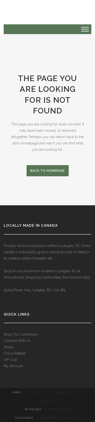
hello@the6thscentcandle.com (60, 417)
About (8, 347)
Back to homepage (47, 170)
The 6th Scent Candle (56, 409)
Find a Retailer (15, 353)
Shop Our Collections (21, 334)
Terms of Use (37, 392)
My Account (13, 366)
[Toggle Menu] (85, 29)
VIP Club (10, 360)
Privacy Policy (61, 392)
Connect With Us (17, 341)
